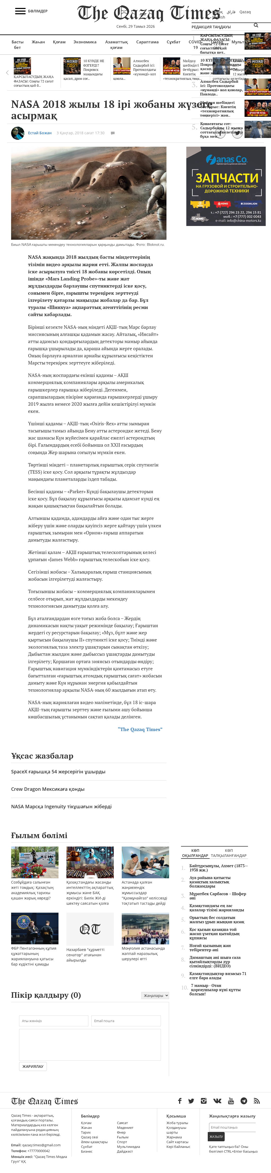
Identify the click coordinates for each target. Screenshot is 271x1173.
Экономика (85, 41)
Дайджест (125, 1151)
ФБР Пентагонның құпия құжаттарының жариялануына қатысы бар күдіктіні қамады (33, 956)
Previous (7, 72)
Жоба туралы (177, 1123)
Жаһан (38, 41)
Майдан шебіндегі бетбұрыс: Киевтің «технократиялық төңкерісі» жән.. (218, 108)
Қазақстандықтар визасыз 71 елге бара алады (217, 976)
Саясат (122, 1123)
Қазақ (217, 11)
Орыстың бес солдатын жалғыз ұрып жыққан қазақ (216, 920)
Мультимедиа (128, 1146)
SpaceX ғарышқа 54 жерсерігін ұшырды (58, 771)
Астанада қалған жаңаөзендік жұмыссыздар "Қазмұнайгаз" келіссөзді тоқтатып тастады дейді (144, 893)
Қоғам (59, 41)
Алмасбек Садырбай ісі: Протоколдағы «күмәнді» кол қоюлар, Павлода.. (221, 87)
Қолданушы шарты (176, 1130)
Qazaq (245, 11)
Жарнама (174, 1137)
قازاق (231, 11)
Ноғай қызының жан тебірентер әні (210, 948)
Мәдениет (125, 1127)
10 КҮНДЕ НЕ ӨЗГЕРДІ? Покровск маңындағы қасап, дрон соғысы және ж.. (221, 66)
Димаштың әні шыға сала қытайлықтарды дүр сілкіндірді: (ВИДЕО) (215, 961)
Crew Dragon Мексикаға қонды (48, 789)
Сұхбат (173, 41)
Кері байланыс (178, 1146)
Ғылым (123, 1137)
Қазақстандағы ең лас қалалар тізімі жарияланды (216, 908)
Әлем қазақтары (94, 1142)
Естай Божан (40, 132)
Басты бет (18, 44)
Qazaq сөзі (89, 1137)
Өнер (121, 1132)
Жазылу (216, 1136)
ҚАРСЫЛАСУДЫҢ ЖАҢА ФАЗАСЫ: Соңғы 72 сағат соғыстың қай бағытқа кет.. (216, 43)
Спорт (122, 1142)
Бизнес (86, 1151)
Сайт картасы (177, 1142)
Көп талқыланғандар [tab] (229, 853)
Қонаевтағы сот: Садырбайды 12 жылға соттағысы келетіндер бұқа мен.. (221, 130)
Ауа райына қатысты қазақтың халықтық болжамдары (210, 882)
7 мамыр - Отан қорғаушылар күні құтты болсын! (215, 989)
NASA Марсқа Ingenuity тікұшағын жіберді (61, 806)
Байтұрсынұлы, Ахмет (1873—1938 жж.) (218, 868)
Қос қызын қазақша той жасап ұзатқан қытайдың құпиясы (214, 933)
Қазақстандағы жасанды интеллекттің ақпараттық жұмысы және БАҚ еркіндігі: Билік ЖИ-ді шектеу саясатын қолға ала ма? (90, 895)
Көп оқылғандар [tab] (195, 853)
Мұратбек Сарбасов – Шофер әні (217, 896)
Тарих (86, 1132)
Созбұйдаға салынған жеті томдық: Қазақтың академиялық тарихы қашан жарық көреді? (32, 890)
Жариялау (32, 1066)
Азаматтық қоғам (116, 44)
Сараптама (147, 41)
